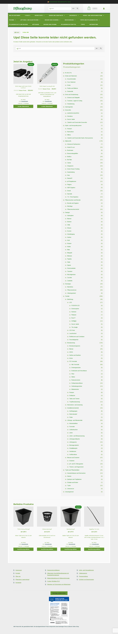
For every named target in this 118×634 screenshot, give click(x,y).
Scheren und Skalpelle (73, 97)
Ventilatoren (72, 451)
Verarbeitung (70, 104)
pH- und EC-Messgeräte (76, 464)
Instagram (18, 582)
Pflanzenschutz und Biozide (18, 24)
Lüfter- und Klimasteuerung (77, 436)
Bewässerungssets (74, 346)
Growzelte (73, 15)
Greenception (75, 308)
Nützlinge (35, 24)
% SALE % (27, 15)
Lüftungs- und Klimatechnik (29, 20)
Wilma (69, 135)
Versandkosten (24, 101)
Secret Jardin (71, 119)
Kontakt (17, 573)
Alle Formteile (75, 364)
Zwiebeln (69, 280)
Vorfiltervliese (73, 454)
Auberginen (70, 215)
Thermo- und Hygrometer (76, 467)
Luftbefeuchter (73, 429)
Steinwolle (70, 91)
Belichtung (70, 299)
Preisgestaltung (83, 576)
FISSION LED (75, 305)
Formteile (72, 426)
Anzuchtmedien (71, 79)
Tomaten (69, 271)
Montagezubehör (74, 445)
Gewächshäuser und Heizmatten (76, 473)
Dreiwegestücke (76, 367)
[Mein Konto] (104, 8)
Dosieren (71, 460)
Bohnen (69, 221)
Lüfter (71, 432)
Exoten (69, 231)
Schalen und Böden (72, 482)
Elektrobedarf (73, 414)
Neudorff (69, 178)
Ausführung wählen (23, 549)
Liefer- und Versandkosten (86, 570)
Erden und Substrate (56, 15)
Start (17, 32)
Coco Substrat (71, 82)
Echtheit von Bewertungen (86, 579)
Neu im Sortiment (14, 15)
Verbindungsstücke (76, 386)
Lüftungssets (73, 442)
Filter (72, 374)
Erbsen (69, 228)
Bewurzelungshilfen (72, 153)
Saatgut (67, 212)
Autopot (69, 128)
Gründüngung (71, 234)
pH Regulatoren (71, 181)
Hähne (73, 377)
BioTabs (69, 159)
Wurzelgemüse (71, 274)
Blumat (71, 349)
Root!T (73, 318)
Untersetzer (93, 24)
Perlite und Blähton (72, 88)
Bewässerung (69, 20)
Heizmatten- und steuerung (75, 405)
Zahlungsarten (83, 573)
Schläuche (72, 395)
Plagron (69, 184)
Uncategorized (69, 491)
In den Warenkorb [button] (23, 106)
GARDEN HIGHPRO (73, 113)
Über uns (18, 576)
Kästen (69, 476)
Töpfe (83, 24)
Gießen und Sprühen (75, 355)
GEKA (71, 352)
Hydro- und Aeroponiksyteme (92, 15)
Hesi (68, 175)
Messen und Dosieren (51, 20)
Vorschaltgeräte (73, 339)
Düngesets (70, 166)
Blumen (69, 218)
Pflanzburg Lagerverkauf (22, 579)
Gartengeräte (69, 107)
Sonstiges (68, 284)
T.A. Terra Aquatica (72, 197)
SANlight (73, 321)
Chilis (68, 225)
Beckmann (70, 150)
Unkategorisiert (71, 293)
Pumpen (71, 392)
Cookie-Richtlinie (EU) (53, 581)
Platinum (73, 315)
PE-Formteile (73, 361)
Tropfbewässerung (74, 401)
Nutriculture (70, 131)
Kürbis (69, 246)
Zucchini (69, 277)
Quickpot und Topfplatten (74, 479)
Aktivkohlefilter (73, 423)
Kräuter (69, 243)
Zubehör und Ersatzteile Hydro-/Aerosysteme (80, 138)
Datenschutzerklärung (53, 570)
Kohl (68, 240)
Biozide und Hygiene (50, 24)
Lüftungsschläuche (74, 439)
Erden (69, 85)
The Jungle (74, 327)
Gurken (69, 237)
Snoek (69, 190)
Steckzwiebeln (71, 268)
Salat (68, 262)
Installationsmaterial (73, 408)
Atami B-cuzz (71, 147)
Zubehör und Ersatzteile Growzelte (77, 122)
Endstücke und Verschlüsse (79, 370)
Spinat (69, 265)
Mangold (69, 252)
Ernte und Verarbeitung (71, 94)
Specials (69, 194)
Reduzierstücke (75, 380)
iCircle (71, 358)
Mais (68, 249)
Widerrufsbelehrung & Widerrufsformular (58, 578)
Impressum (18, 570)
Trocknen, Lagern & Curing (74, 100)
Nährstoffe (39, 15)
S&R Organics (71, 187)
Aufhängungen (73, 411)
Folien (71, 417)
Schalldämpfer (73, 448)
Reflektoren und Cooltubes (76, 336)
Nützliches (70, 287)
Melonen (69, 256)
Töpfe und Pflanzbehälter (89, 20)
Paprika (69, 259)
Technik (11, 20)
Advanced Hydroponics (73, 144)
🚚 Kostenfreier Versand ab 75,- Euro (59, 1)
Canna (69, 162)
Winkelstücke (75, 389)
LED (70, 302)
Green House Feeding (73, 169)
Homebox (70, 116)
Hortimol (73, 311)
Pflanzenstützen (71, 290)
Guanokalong (71, 172)
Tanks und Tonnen (74, 398)
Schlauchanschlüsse (77, 383)
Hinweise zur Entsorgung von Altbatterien (58, 584)
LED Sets (72, 330)
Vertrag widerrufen (59, 593)
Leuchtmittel (72, 333)
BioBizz (69, 156)
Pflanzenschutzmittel (68, 24)
